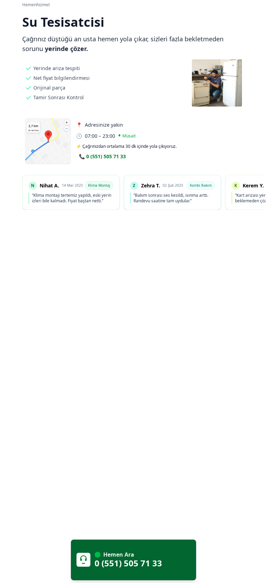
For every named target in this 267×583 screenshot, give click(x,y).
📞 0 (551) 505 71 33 (102, 156)
